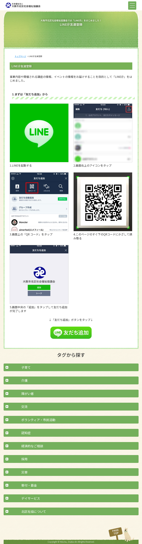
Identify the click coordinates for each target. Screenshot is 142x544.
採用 (24, 459)
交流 (24, 406)
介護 (24, 380)
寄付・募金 (29, 485)
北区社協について (33, 511)
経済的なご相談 (32, 446)
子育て (26, 367)
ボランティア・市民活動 (38, 419)
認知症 (26, 432)
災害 (24, 472)
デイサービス (30, 498)
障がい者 (27, 393)
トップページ (20, 56)
